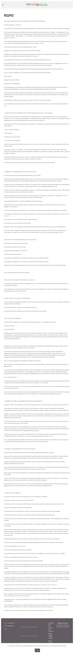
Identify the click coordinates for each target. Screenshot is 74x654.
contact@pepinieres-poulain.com (48, 585)
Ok (37, 650)
